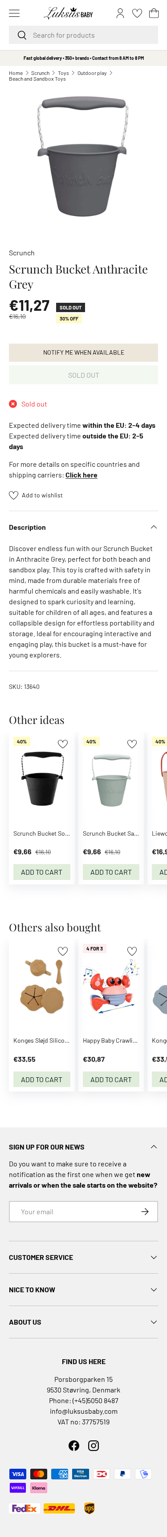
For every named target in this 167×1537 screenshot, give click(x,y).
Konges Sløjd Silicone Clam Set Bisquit (65, 1040)
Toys (63, 72)
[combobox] (83, 35)
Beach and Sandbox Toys (37, 78)
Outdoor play (92, 72)
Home (16, 72)
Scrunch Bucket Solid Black (50, 833)
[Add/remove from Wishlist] (62, 744)
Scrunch (40, 72)
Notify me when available (83, 352)
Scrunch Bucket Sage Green (120, 833)
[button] (154, 13)
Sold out (83, 375)
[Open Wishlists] (137, 13)
